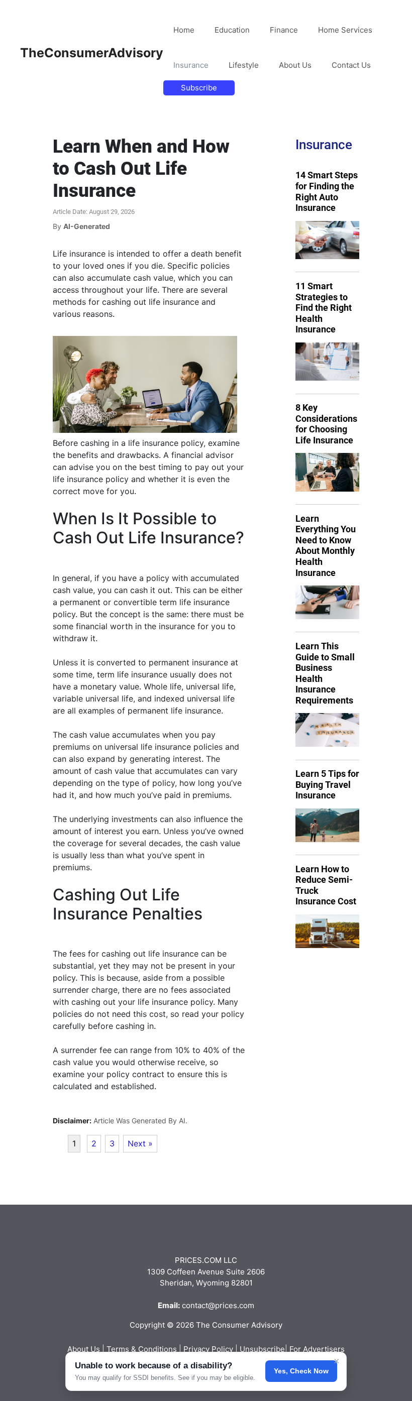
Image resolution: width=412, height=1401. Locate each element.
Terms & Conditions (142, 1349)
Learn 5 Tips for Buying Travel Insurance (327, 784)
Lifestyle (244, 65)
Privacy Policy (208, 1349)
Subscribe (199, 87)
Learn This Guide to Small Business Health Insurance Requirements (325, 673)
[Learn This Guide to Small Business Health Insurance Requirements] (327, 730)
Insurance (191, 65)
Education (232, 30)
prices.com (234, 1305)
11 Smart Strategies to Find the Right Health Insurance (323, 307)
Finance (284, 30)
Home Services (345, 30)
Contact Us (351, 65)
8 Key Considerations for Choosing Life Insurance (326, 423)
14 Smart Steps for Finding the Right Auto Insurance (326, 191)
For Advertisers (317, 1349)
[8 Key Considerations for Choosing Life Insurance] (327, 472)
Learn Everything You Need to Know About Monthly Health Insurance (325, 545)
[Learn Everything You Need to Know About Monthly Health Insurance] (327, 602)
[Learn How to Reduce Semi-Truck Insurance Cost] (327, 931)
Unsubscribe (262, 1349)
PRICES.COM (198, 1260)
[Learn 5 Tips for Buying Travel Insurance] (327, 825)
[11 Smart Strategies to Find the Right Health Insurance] (327, 361)
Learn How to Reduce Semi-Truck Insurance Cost (325, 885)
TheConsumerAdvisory (91, 52)
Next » (140, 1143)
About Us (295, 65)
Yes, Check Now (301, 1371)
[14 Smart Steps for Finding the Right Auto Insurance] (327, 240)
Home (183, 30)
